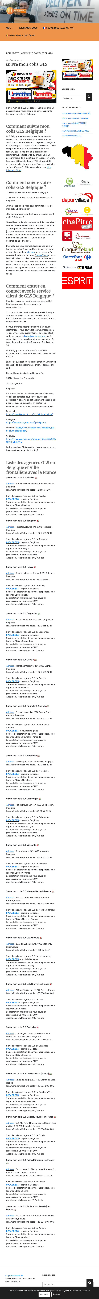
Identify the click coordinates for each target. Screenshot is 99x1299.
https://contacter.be (14, 1276)
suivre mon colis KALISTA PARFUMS (76, 113)
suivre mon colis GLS (27, 64)
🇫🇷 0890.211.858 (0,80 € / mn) (58, 27)
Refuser (56, 1294)
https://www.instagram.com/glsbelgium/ (26, 422)
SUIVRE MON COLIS (28, 27)
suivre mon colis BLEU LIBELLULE (75, 118)
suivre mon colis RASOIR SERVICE (75, 131)
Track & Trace (41, 255)
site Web (31, 252)
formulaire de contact (35, 336)
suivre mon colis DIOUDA (71, 136)
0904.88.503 (12, 499)
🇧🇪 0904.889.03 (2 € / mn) (20, 35)
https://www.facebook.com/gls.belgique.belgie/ (29, 414)
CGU (8, 27)
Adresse (10, 483)
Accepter (44, 1294)
